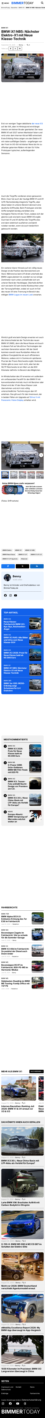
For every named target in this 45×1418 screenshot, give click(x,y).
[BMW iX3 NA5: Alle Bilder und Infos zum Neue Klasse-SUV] (35, 639)
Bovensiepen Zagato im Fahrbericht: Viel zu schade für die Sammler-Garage (14, 935)
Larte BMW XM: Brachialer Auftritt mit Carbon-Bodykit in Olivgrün (20, 1203)
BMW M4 (4, 930)
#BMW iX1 (18, 550)
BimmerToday (5, 7)
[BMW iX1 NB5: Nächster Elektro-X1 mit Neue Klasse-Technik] (35, 670)
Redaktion (16, 924)
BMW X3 (4, 946)
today (22, 3)
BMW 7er (5, 914)
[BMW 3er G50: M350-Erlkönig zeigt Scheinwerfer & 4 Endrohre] (35, 685)
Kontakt (18, 1387)
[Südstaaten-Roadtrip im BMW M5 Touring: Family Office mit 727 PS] (38, 983)
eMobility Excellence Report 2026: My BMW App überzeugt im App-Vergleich (21, 1328)
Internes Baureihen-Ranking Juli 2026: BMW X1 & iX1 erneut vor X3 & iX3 (17, 1109)
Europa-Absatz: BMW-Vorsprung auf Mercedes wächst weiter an (18, 818)
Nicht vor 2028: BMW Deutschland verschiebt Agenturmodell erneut (19, 1287)
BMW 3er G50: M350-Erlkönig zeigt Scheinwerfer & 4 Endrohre (14, 687)
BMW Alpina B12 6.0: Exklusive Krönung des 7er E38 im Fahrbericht (14, 919)
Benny (21, 45)
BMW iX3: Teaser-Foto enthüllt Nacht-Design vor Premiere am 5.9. (18, 785)
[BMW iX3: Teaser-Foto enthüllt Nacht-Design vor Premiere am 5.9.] (35, 783)
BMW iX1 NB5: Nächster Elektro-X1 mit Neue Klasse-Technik (15, 670)
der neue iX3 (37, 123)
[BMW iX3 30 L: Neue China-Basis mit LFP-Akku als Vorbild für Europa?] (35, 800)
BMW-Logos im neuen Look (21, 295)
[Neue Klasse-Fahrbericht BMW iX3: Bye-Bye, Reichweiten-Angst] (35, 623)
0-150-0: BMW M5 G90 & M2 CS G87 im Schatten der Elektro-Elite (21, 1245)
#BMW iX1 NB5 (30, 550)
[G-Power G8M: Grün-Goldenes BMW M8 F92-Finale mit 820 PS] (35, 767)
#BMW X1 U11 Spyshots (10, 559)
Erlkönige (4, 1393)
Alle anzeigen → (36, 1071)
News (10, 812)
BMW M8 (11, 762)
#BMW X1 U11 (22, 554)
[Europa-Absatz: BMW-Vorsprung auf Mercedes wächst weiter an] (35, 816)
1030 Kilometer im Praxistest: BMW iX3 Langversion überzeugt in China (21, 1370)
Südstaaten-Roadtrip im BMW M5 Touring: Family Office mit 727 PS (15, 983)
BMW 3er (7, 681)
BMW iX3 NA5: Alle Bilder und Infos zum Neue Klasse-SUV (16, 640)
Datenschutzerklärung (31, 1400)
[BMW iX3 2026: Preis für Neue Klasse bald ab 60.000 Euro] (35, 655)
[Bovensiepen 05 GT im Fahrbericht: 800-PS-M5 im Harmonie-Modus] (38, 967)
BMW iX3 (7, 619)
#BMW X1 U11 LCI (36, 554)
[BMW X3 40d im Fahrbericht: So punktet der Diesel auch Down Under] (38, 951)
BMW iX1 (21, 7)
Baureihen (14, 7)
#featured (24, 559)
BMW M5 (4, 962)
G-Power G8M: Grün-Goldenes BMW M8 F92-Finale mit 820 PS (18, 768)
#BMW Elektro (7, 550)
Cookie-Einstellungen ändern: (11, 1400)
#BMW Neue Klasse (9, 554)
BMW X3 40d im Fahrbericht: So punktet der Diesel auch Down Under (15, 951)
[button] (41, 455)
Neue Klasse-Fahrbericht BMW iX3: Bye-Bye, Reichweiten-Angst (15, 625)
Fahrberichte (35, 1393)
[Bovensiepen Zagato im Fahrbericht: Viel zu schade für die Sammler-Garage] (38, 934)
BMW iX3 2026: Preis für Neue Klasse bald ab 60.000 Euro (15, 655)
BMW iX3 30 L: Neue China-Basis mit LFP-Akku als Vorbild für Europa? (18, 801)
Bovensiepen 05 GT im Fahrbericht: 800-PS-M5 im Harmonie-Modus (14, 967)
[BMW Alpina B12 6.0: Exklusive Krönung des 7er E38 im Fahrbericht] (38, 918)
